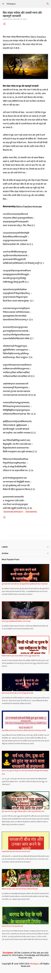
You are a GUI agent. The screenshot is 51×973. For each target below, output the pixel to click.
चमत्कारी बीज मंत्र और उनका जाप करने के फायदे (16, 851)
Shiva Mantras (31, 512)
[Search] (47, 4)
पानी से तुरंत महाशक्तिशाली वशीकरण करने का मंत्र (16, 621)
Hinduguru (11, 4)
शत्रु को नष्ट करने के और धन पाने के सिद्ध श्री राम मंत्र (17, 693)
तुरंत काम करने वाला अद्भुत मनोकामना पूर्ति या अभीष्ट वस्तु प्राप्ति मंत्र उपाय (23, 811)
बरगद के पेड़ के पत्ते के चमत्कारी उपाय (12, 926)
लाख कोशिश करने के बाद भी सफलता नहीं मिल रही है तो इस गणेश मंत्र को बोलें (24, 730)
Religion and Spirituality (13, 512)
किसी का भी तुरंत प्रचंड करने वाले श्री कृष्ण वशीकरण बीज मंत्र (20, 889)
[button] (4, 24)
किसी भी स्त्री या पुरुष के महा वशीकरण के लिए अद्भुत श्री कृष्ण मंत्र (21, 656)
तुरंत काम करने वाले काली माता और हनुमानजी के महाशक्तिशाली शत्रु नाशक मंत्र (25, 584)
